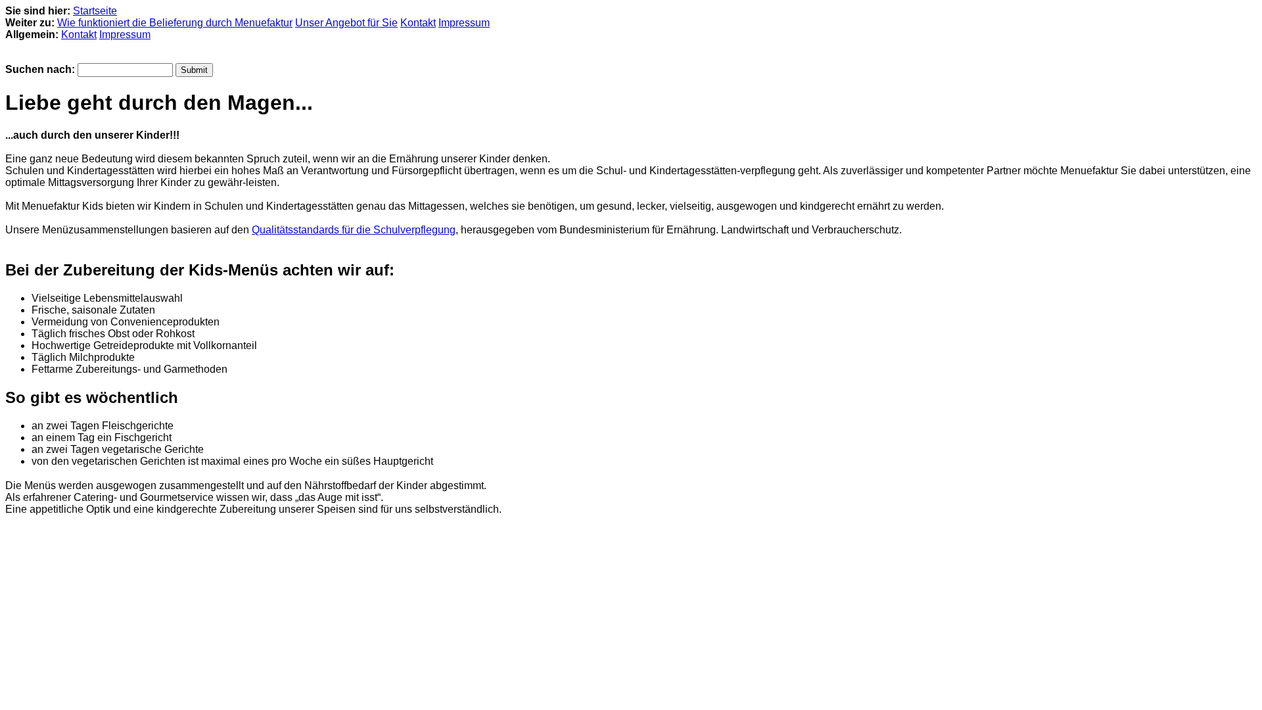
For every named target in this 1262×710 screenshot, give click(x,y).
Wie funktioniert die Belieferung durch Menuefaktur (174, 22)
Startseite (95, 10)
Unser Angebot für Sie (346, 22)
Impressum (464, 22)
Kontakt (418, 22)
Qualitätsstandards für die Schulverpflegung (354, 229)
